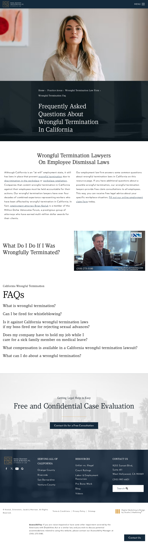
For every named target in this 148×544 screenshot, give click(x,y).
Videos (79, 493)
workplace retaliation (55, 180)
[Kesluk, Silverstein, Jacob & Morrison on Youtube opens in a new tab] (17, 469)
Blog (78, 488)
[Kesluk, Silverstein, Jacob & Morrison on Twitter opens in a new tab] (12, 469)
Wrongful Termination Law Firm (82, 90)
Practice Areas (54, 90)
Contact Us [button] (134, 537)
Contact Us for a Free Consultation (74, 425)
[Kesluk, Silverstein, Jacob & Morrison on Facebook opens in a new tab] (6, 469)
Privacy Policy (79, 511)
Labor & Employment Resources (86, 477)
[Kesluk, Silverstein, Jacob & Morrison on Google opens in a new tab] (22, 469)
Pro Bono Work (83, 483)
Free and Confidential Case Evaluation (74, 403)
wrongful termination (50, 176)
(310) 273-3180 (36, 534)
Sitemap (91, 511)
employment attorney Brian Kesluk (29, 205)
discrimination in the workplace (21, 180)
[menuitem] (6, 469)
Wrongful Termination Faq (52, 96)
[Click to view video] (109, 251)
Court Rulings (83, 470)
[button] (143, 4)
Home (41, 90)
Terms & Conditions (61, 511)
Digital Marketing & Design (133, 511)
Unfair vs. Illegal (84, 465)
